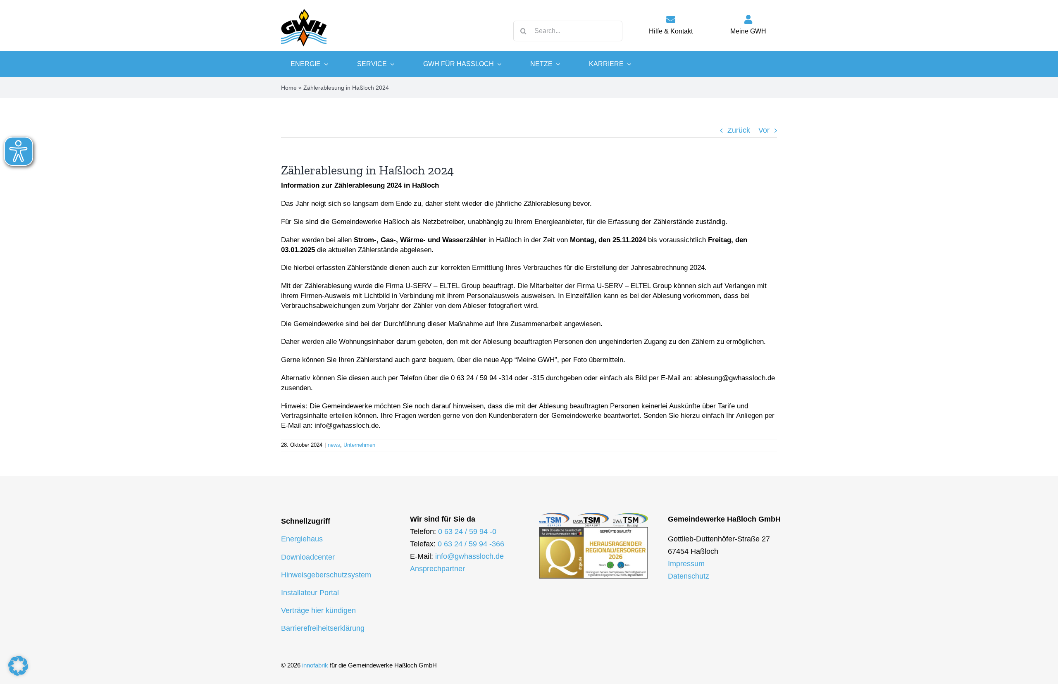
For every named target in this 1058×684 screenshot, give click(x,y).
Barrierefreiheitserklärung (323, 628)
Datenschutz (688, 576)
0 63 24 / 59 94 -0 (467, 531)
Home (289, 87)
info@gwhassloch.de (469, 556)
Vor (764, 130)
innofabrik (315, 665)
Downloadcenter (308, 557)
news (334, 445)
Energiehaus (302, 539)
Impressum (686, 564)
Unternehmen (359, 445)
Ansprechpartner (437, 569)
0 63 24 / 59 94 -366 (471, 544)
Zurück (738, 130)
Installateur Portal (310, 593)
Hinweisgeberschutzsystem (326, 575)
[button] (18, 666)
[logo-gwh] (303, 8)
